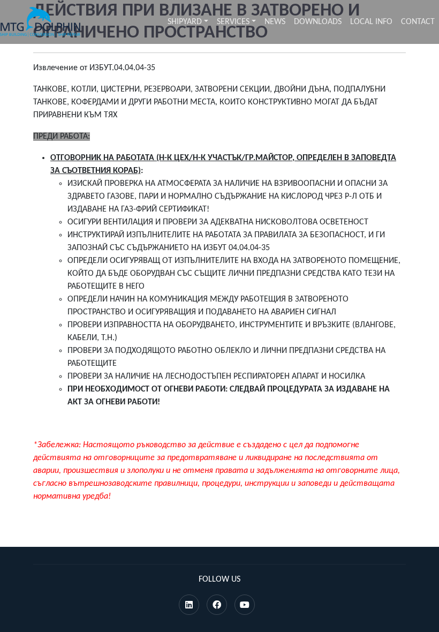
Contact (418, 22)
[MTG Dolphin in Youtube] (244, 605)
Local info (371, 22)
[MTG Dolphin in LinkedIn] (189, 605)
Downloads (318, 22)
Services (233, 22)
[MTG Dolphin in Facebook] (217, 605)
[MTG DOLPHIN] (40, 22)
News (274, 22)
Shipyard (185, 22)
